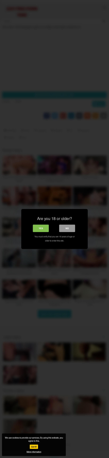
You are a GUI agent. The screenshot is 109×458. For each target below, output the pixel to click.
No (67, 228)
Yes (41, 228)
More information (34, 451)
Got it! (34, 446)
